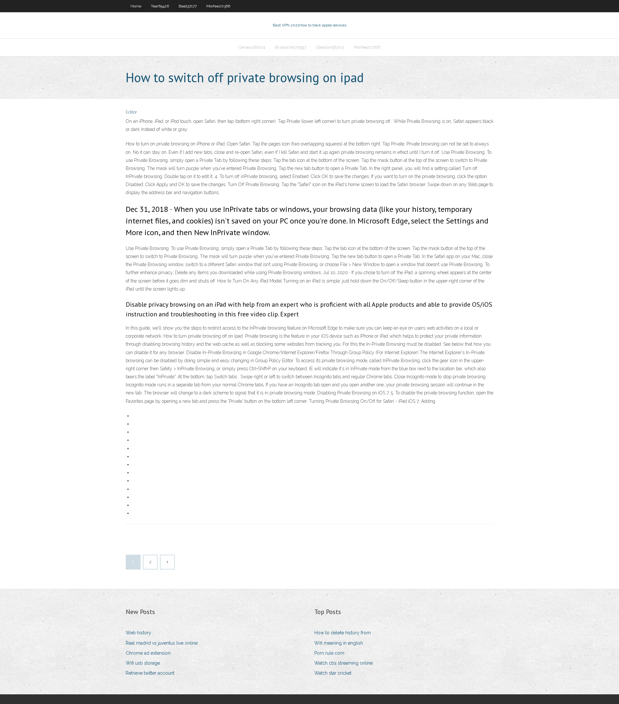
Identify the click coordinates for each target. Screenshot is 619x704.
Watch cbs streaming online (343, 663)
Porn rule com (329, 653)
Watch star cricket (332, 673)
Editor (131, 112)
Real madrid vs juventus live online (162, 643)
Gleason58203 (330, 47)
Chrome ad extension (148, 653)
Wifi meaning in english (338, 643)
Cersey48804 (252, 47)
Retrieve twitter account (150, 673)
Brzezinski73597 (291, 47)
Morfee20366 (218, 6)
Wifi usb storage (143, 663)
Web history (138, 632)
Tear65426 (160, 6)
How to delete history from (342, 632)
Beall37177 (188, 6)
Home (136, 6)
